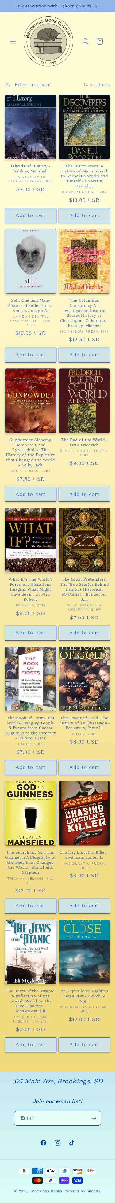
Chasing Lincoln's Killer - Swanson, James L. (84, 854)
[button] (13, 41)
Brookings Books (46, 1191)
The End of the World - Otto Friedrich (84, 442)
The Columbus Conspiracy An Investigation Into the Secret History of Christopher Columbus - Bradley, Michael (84, 313)
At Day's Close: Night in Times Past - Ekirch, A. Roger (84, 995)
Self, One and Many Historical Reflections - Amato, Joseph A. (30, 305)
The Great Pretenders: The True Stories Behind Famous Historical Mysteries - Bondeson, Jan (84, 589)
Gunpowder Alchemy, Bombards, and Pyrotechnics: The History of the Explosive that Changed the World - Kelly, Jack (30, 452)
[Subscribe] (94, 1118)
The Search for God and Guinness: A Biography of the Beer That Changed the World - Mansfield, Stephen (30, 862)
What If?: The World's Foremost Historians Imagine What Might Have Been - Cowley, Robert (31, 589)
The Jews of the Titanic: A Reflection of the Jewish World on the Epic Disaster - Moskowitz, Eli (30, 1000)
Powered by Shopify (82, 1191)
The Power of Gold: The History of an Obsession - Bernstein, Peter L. (84, 722)
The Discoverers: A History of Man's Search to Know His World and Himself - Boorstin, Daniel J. (84, 176)
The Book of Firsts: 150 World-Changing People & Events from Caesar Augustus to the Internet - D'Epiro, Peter (30, 727)
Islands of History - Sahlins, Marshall (30, 168)
